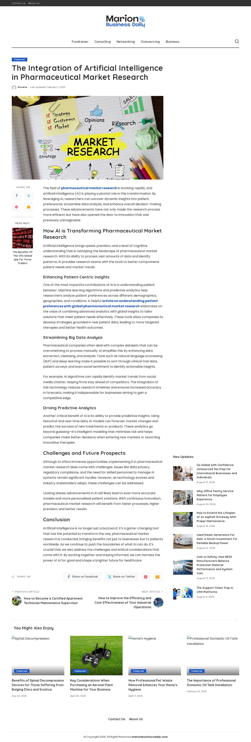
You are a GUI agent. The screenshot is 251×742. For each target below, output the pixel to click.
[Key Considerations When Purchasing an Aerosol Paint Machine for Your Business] (96, 655)
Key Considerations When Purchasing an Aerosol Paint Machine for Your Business (91, 684)
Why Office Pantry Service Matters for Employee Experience (215, 495)
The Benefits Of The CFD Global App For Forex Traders (22, 258)
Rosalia (22, 87)
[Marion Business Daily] (125, 21)
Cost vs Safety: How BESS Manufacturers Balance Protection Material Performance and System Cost (215, 565)
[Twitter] (28, 196)
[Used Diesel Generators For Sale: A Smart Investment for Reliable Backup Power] (183, 541)
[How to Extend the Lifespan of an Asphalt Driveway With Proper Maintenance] (183, 519)
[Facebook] (16, 196)
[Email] (28, 207)
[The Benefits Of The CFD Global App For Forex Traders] (22, 238)
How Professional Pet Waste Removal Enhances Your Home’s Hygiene (152, 684)
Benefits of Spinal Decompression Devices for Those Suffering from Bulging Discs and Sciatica (38, 684)
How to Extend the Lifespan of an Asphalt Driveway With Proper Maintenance (216, 517)
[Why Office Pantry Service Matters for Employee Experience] (183, 497)
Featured (19, 59)
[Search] (237, 41)
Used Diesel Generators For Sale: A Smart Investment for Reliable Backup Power (217, 539)
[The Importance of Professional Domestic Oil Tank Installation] (213, 655)
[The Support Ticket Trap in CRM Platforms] (183, 592)
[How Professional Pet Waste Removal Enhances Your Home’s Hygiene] (154, 655)
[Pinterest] (16, 207)
